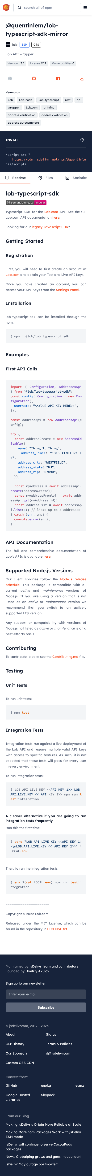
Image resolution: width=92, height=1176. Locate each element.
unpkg (46, 1085)
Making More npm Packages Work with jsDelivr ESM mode (43, 1134)
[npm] (58, 78)
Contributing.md (65, 657)
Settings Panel (67, 290)
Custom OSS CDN (20, 1063)
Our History (15, 1044)
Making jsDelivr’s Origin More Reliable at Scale (43, 1124)
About (10, 1034)
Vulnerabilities (63, 63)
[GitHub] (34, 78)
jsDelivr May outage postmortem (32, 1164)
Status (51, 1034)
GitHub (11, 1085)
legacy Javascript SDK (50, 227)
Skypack (48, 1095)
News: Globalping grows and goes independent (43, 1156)
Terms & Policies (59, 1044)
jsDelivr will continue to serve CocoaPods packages (39, 1146)
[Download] (82, 78)
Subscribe (46, 1007)
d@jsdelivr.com (58, 1053)
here (55, 217)
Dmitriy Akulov (37, 971)
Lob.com (51, 212)
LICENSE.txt (57, 929)
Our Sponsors (17, 1053)
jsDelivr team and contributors (53, 966)
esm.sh (80, 1085)
